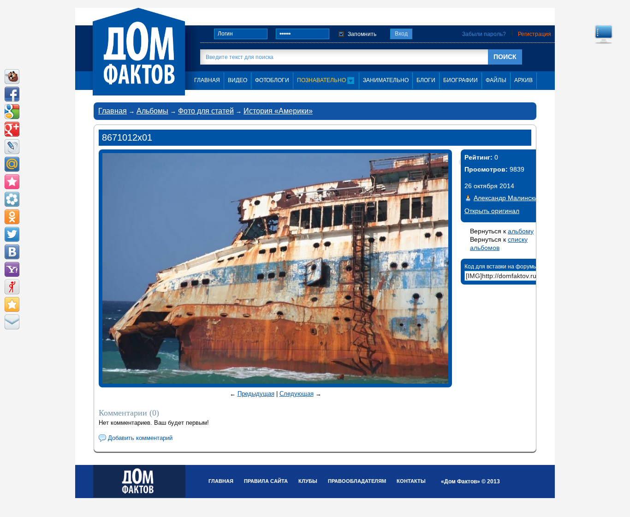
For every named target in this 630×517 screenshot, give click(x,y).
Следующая (296, 393)
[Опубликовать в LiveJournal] (12, 146)
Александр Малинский (507, 198)
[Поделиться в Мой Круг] (12, 199)
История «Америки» (278, 111)
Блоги (425, 80)
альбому (521, 231)
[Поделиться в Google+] (12, 129)
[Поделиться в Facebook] (12, 94)
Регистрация (534, 34)
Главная (112, 111)
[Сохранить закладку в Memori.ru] (12, 181)
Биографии (460, 80)
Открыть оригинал (491, 210)
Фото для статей (206, 111)
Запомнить (362, 34)
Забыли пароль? (484, 34)
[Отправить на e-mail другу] (12, 322)
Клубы (307, 481)
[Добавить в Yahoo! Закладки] (12, 269)
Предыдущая (256, 393)
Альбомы (152, 111)
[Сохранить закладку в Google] (12, 111)
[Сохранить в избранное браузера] (12, 304)
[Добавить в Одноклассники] (12, 216)
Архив (523, 80)
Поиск (505, 56)
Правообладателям (357, 481)
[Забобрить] (12, 76)
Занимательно (386, 80)
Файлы (496, 80)
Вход (401, 33)
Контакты (411, 481)
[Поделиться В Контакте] (12, 251)
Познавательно (322, 80)
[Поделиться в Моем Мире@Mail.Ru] (12, 164)
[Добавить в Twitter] (12, 234)
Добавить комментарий (140, 437)
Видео (237, 80)
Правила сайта (266, 481)
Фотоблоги (272, 80)
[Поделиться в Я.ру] (12, 286)
